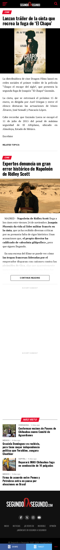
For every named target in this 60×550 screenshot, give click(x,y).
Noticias (16, 525)
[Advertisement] (30, 319)
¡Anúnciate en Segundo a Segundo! (31, 530)
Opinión (52, 525)
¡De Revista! (29, 525)
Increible (42, 525)
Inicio (6, 525)
